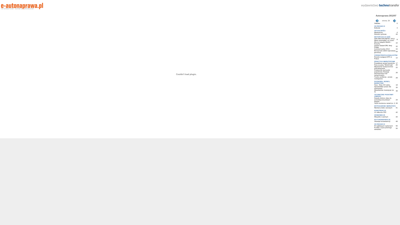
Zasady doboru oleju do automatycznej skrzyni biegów (382, 99)
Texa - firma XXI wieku (382, 85)
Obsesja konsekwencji (382, 121)
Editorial (377, 28)
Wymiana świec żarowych (383, 108)
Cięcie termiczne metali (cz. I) (384, 103)
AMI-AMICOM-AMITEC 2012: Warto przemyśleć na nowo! (384, 39)
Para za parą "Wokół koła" (383, 65)
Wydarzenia (378, 32)
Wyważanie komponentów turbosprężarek (383, 67)
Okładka (377, 23)
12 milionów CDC (380, 112)
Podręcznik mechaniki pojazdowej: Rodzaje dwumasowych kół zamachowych (382, 72)
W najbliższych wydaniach (383, 126)
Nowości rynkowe (380, 34)
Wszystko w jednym (381, 117)
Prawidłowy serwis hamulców (384, 63)
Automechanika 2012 (382, 49)
